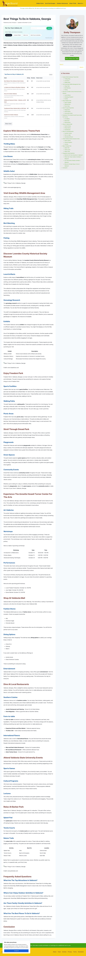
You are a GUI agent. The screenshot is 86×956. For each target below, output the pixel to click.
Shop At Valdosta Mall (67, 124)
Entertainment (67, 129)
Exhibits (66, 98)
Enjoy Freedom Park (67, 100)
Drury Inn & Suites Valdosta (10, 93)
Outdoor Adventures (62, 3)
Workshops (67, 120)
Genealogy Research (69, 97)
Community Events (69, 113)
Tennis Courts (67, 149)
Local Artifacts (68, 95)
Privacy (70, 951)
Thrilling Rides (67, 78)
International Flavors (69, 136)
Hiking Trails (67, 86)
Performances (67, 122)
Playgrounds (67, 109)
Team (59, 951)
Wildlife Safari (67, 82)
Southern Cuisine (68, 133)
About (54, 951)
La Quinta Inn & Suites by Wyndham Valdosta (14, 87)
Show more (8, 123)
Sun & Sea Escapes (50, 3)
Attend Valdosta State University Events (71, 138)
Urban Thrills (72, 3)
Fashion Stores (68, 126)
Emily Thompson (12, 22)
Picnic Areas (67, 106)
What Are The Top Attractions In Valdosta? (74, 155)
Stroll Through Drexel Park (68, 107)
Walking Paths (68, 104)
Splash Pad (67, 147)
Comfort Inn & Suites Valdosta (11, 114)
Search (61, 64)
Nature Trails (67, 151)
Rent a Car (25, 35)
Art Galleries (67, 118)
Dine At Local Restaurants (68, 131)
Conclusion (65, 167)
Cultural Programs (68, 142)
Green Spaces (67, 111)
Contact (64, 951)
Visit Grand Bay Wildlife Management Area (71, 84)
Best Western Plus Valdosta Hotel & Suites (14, 81)
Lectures (66, 144)
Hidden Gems (40, 3)
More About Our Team (72, 58)
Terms (75, 951)
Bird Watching (67, 87)
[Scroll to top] (82, 943)
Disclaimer (81, 951)
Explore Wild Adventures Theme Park (70, 77)
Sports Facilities (68, 102)
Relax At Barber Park (67, 146)
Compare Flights (17, 35)
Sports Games (68, 140)
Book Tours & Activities (35, 35)
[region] (16, 946)
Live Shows (67, 80)
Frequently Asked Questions (69, 153)
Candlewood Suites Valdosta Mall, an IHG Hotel (15, 108)
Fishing (66, 89)
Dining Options (68, 127)
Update (49, 28)
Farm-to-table (68, 135)
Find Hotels (8, 35)
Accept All (16, 950)
